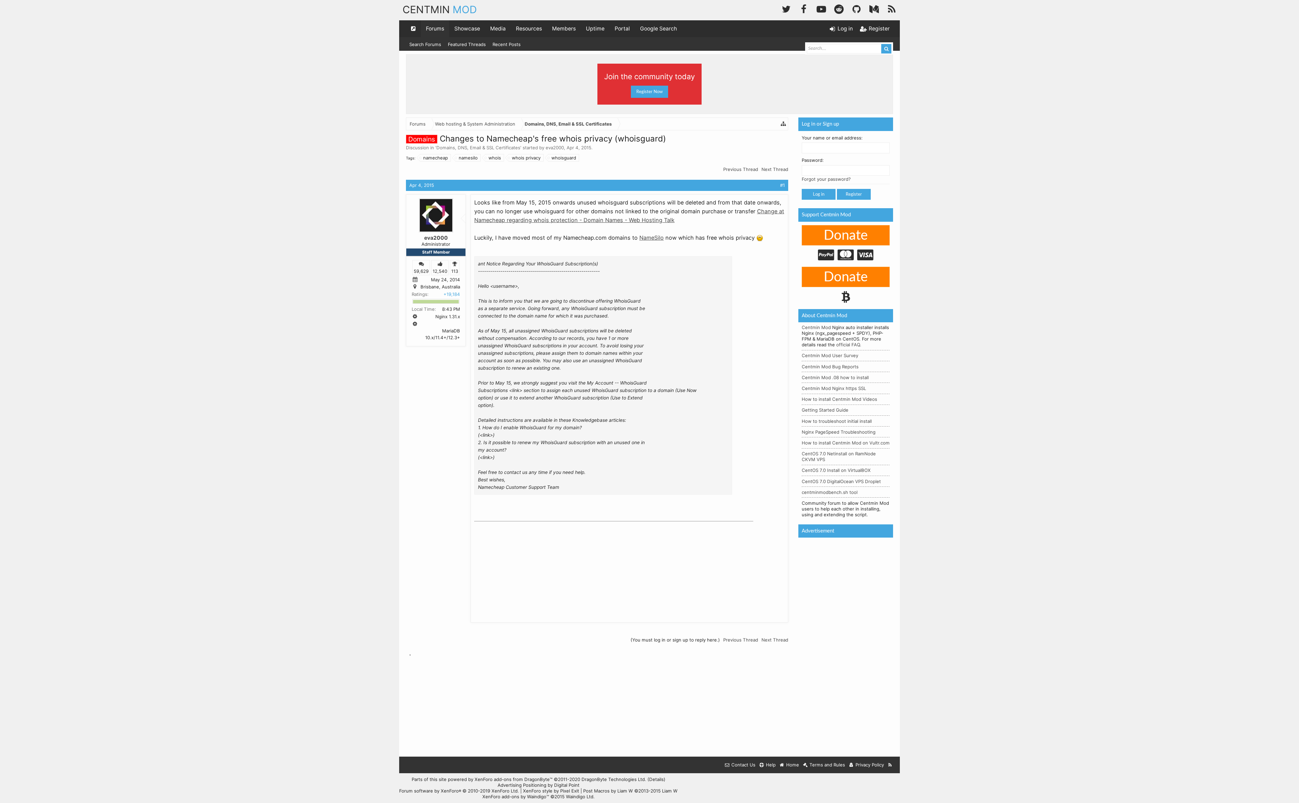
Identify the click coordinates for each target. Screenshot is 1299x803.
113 (454, 271)
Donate (846, 235)
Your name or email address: (832, 137)
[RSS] (892, 8)
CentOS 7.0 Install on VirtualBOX (836, 470)
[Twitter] (786, 8)
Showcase (467, 28)
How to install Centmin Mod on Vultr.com (846, 443)
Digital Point (566, 785)
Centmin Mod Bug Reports (830, 366)
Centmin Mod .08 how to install (835, 377)
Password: (813, 160)
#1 (782, 185)
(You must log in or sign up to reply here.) (675, 640)
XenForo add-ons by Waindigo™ (515, 796)
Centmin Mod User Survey (830, 355)
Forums (435, 28)
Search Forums (425, 44)
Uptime (595, 28)
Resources (529, 28)
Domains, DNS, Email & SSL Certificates (478, 147)
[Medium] (874, 8)
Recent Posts (507, 44)
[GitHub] (856, 8)
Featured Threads (467, 44)
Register (854, 194)
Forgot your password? (826, 179)
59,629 (421, 271)
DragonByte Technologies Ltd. (614, 779)
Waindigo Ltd (579, 796)
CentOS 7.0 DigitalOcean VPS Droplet (841, 481)
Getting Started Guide (825, 410)
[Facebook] (804, 8)
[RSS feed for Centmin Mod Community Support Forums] (890, 765)
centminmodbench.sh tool (830, 492)
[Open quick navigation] (413, 28)
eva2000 (555, 147)
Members (564, 28)
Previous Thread (740, 169)
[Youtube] (821, 8)
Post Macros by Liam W (630, 791)
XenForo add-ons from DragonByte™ (513, 779)
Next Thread (774, 169)
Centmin (440, 9)
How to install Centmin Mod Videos (839, 399)
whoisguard (563, 157)
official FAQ (848, 344)
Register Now (649, 91)
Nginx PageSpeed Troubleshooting (838, 432)
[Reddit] (839, 8)
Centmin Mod (816, 327)
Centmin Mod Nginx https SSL (834, 388)
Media (498, 28)
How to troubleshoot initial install (837, 421)
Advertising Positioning (522, 785)
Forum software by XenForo (459, 791)
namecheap (435, 157)
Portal (622, 28)
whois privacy (526, 157)
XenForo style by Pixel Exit (551, 791)
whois (494, 157)
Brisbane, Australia (440, 286)
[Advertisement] (525, 566)
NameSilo (651, 237)
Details (656, 779)
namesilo (468, 157)
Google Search (658, 28)
